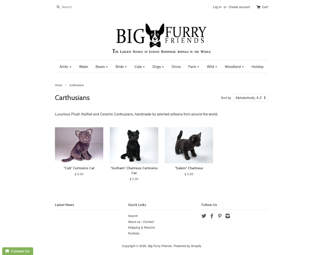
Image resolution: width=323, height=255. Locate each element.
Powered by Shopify (187, 246)
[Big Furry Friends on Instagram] (227, 216)
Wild (211, 66)
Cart (265, 7)
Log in (217, 7)
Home (58, 85)
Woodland (233, 66)
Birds (120, 66)
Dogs (157, 66)
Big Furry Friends (160, 246)
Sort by (226, 97)
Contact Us (19, 251)
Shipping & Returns (141, 227)
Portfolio (134, 233)
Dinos (176, 66)
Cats (138, 66)
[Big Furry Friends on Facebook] (211, 216)
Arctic (64, 66)
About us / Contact (141, 221)
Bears (101, 66)
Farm (192, 66)
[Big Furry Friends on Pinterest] (219, 216)
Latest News (64, 205)
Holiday (258, 66)
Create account (239, 7)
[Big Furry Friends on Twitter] (203, 216)
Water (83, 66)
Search (133, 215)
